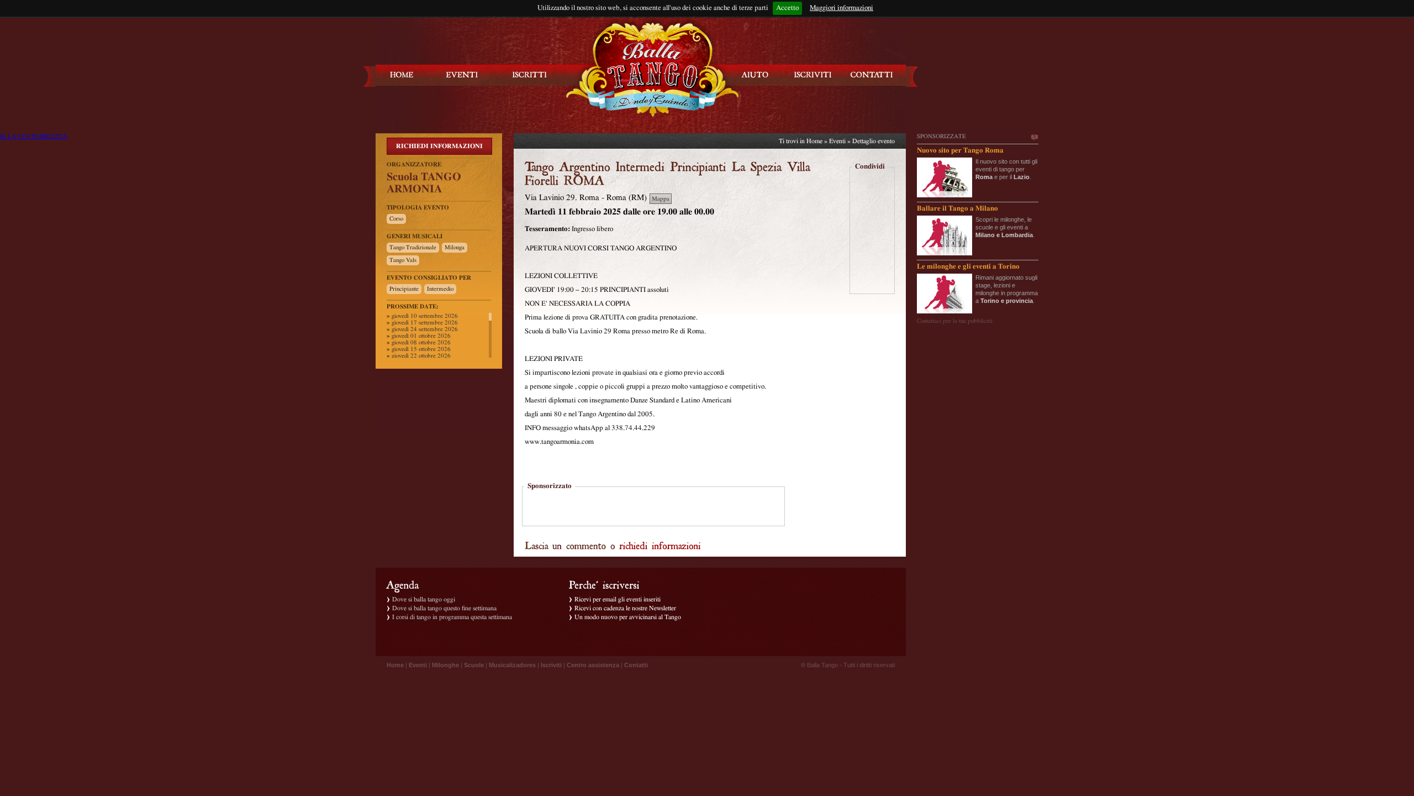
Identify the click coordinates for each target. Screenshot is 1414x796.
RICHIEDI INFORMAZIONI (439, 146)
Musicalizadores (512, 665)
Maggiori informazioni (841, 8)
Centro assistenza (593, 665)
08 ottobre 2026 (421, 342)
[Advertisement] (653, 507)
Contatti (636, 665)
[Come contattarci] (872, 75)
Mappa (660, 199)
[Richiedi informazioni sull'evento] (660, 545)
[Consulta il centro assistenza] (755, 75)
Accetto (787, 8)
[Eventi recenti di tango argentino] (402, 75)
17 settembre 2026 (425, 323)
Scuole (474, 665)
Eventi (837, 141)
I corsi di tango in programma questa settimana (452, 617)
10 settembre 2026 (425, 316)
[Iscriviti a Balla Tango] (813, 75)
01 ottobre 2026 (421, 336)
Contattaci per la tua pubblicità (955, 321)
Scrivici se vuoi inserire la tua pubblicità (1034, 137)
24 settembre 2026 (425, 329)
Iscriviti (551, 665)
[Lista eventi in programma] (462, 75)
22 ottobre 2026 (421, 356)
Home (814, 141)
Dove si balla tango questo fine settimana (444, 608)
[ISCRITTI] (530, 75)
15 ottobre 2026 (421, 349)
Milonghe (445, 665)
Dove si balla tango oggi (423, 599)
